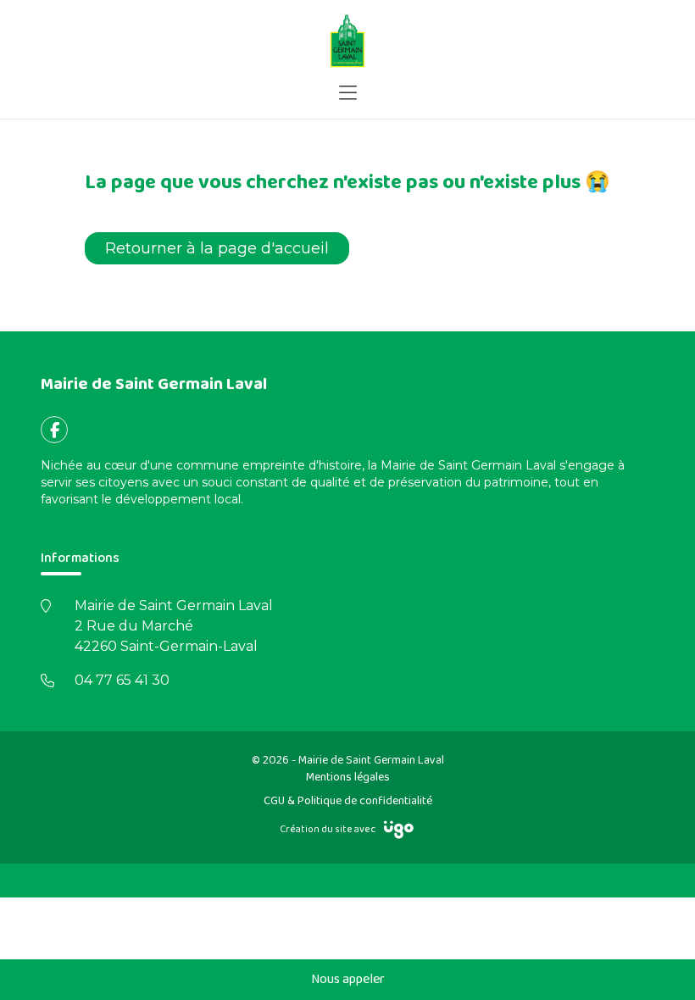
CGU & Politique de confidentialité (348, 800)
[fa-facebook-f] (54, 429)
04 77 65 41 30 (122, 680)
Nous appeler (348, 979)
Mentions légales (348, 777)
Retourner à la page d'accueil (217, 248)
